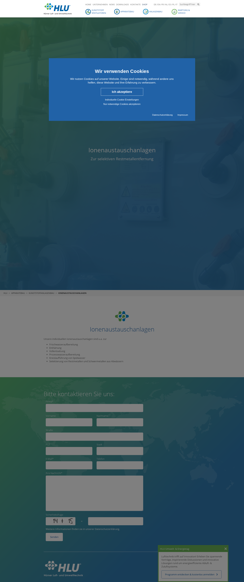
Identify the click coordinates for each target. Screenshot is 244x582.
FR (163, 4)
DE (155, 4)
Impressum (182, 115)
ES (170, 4)
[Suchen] (198, 4)
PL (173, 4)
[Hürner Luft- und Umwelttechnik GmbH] (58, 8)
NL (166, 4)
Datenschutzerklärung (162, 115)
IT (176, 4)
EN (159, 4)
